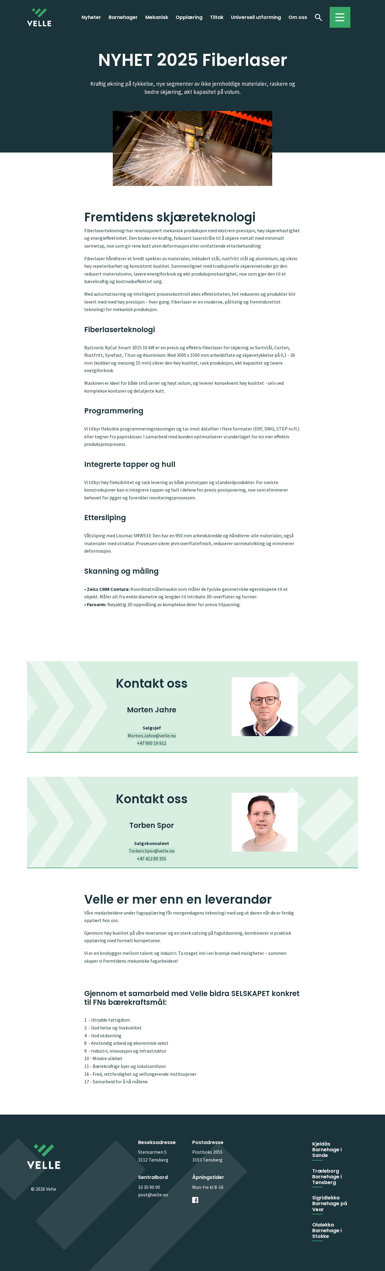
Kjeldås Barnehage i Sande (327, 1149)
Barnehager (123, 17)
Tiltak (216, 17)
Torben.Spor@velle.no (152, 851)
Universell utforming (256, 17)
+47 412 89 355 (151, 859)
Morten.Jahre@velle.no (152, 736)
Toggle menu (337, 14)
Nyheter (91, 17)
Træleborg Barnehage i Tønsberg (327, 1177)
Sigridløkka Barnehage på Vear (329, 1203)
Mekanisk (156, 17)
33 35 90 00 (149, 1187)
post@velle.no (153, 1195)
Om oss (297, 17)
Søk (318, 17)
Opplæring (189, 17)
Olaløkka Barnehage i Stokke (327, 1230)
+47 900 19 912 (151, 743)
